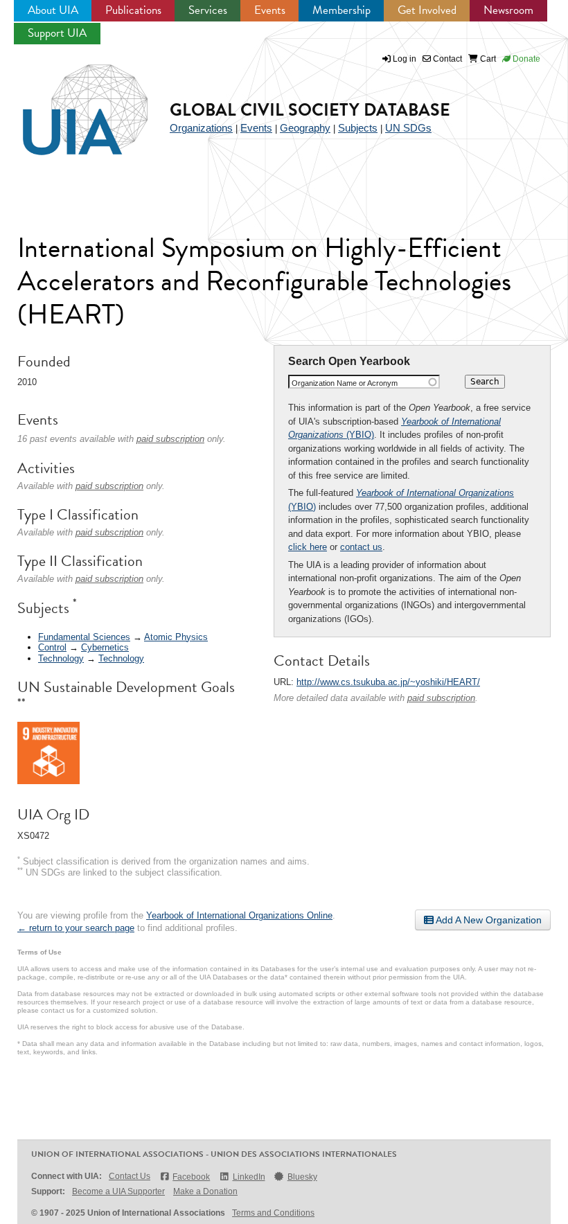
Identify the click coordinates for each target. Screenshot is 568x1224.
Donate (525, 59)
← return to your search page (75, 928)
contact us (361, 547)
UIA (69, 102)
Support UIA (57, 33)
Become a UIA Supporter (118, 1191)
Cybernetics (105, 647)
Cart (487, 59)
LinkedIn (249, 1177)
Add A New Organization (488, 919)
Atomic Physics (176, 637)
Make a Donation (205, 1191)
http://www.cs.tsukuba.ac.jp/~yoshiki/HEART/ (388, 682)
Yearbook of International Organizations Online (239, 915)
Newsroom (508, 10)
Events (269, 10)
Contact (446, 59)
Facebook (191, 1177)
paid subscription (441, 698)
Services (207, 10)
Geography (305, 128)
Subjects (358, 128)
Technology (61, 658)
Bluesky (302, 1177)
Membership (341, 10)
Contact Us (129, 1176)
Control (52, 647)
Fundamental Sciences (84, 637)
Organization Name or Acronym (345, 383)
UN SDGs (408, 128)
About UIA (53, 10)
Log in (404, 59)
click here (307, 547)
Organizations (201, 128)
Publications (133, 10)
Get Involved (427, 10)
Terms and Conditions (273, 1213)
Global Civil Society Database (310, 110)
